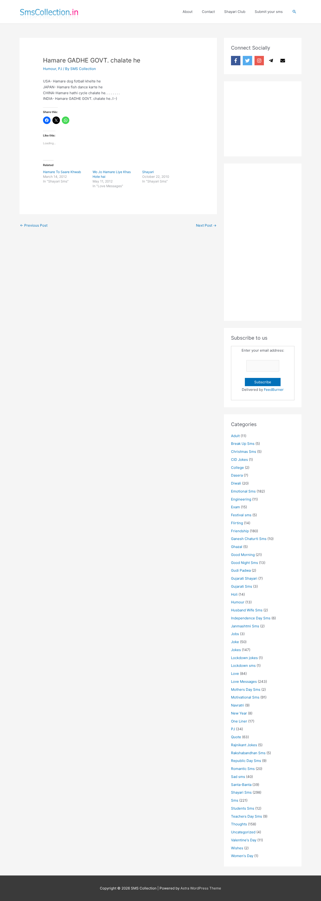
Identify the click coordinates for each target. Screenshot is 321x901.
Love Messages (244, 681)
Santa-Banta (241, 784)
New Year (239, 713)
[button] (294, 11)
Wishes (237, 848)
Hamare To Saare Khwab (62, 172)
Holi (234, 594)
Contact (208, 11)
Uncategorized (243, 832)
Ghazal (236, 546)
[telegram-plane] (271, 60)
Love (235, 673)
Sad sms (238, 776)
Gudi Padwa (241, 570)
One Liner (239, 721)
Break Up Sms (242, 443)
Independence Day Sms (250, 618)
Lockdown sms (243, 665)
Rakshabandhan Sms (248, 753)
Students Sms (242, 808)
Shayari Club (234, 11)
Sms (234, 800)
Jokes (236, 650)
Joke (235, 642)
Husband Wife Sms (246, 610)
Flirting (237, 523)
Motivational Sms (245, 697)
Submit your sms (269, 11)
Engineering (241, 499)
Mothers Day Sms (245, 689)
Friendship (240, 531)
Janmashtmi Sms (245, 626)
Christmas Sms (243, 451)
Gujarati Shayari (244, 578)
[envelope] (283, 60)
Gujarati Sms (241, 586)
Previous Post (33, 225)
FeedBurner (274, 389)
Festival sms (241, 515)
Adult (235, 436)
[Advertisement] (266, 117)
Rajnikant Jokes (244, 745)
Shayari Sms (241, 792)
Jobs (235, 634)
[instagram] (259, 60)
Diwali (236, 483)
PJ (60, 68)
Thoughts (239, 824)
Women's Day (242, 856)
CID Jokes (239, 459)
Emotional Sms (243, 491)
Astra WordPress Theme (200, 888)
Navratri (237, 705)
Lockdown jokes (244, 658)
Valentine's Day (243, 840)
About (187, 11)
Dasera (237, 475)
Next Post (206, 225)
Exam (235, 507)
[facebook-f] (236, 60)
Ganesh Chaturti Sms (248, 538)
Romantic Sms (243, 768)
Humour (49, 68)
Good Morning (243, 554)
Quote (236, 737)
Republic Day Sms (246, 760)
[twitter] (248, 60)
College (237, 467)
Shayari (148, 172)
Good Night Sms (244, 562)
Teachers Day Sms (246, 816)
